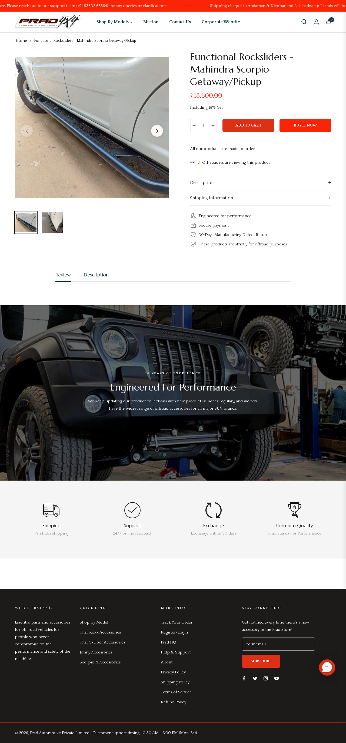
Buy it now (305, 125)
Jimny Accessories (96, 652)
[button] (304, 22)
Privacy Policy (173, 672)
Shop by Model (94, 622)
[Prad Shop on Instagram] (266, 678)
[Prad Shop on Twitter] (255, 678)
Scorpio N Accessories (100, 662)
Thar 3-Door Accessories (102, 642)
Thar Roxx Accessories (100, 632)
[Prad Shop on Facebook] (244, 678)
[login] (316, 22)
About (166, 662)
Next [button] (157, 131)
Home (21, 41)
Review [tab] (63, 275)
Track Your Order (176, 622)
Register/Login (174, 632)
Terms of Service (176, 692)
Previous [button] (27, 131)
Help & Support (176, 652)
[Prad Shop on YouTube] (276, 678)
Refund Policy (173, 702)
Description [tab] (96, 275)
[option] (92, 127)
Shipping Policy (175, 682)
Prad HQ (168, 642)
